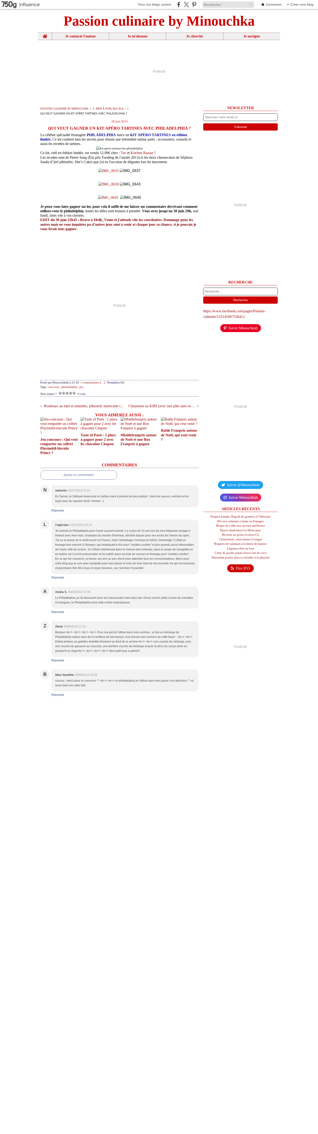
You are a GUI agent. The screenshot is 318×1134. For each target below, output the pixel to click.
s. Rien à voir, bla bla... (109, 109)
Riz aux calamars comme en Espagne (240, 521)
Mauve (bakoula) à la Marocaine (240, 530)
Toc (123, 153)
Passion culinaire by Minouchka (64, 109)
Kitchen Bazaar (142, 153)
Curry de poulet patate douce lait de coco (241, 553)
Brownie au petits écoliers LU (240, 534)
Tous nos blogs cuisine (154, 4)
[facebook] (179, 4)
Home (45, 35)
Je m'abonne (138, 36)
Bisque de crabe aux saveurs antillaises (240, 525)
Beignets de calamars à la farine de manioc (240, 543)
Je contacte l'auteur (80, 36)
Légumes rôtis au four (240, 548)
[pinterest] (194, 4)
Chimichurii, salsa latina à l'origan (240, 539)
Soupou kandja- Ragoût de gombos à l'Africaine (240, 516)
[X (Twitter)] (186, 4)
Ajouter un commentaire (79, 475)
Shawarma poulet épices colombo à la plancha (241, 557)
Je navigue (251, 36)
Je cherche (194, 36)
